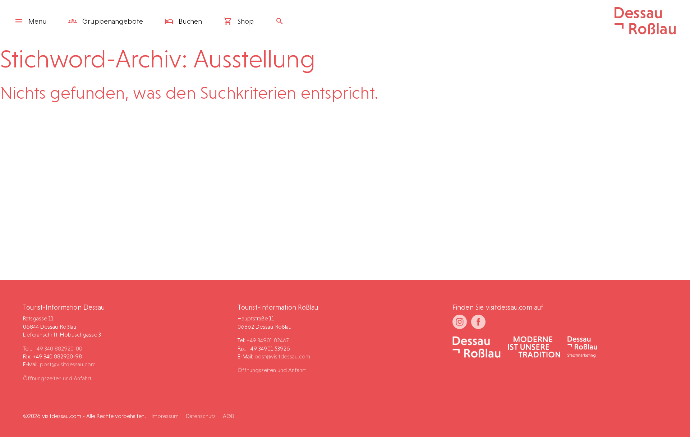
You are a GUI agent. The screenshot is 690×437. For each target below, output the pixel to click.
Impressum (165, 416)
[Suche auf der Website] (281, 21)
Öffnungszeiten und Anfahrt (57, 378)
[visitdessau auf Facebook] (478, 322)
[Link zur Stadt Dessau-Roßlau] (476, 347)
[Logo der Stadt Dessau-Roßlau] (645, 32)
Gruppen (111, 21)
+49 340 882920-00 (57, 348)
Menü (37, 21)
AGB (228, 416)
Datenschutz (201, 416)
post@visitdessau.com (68, 364)
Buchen (189, 21)
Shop (245, 21)
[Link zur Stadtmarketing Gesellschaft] (582, 347)
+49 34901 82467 (268, 340)
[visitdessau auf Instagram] (459, 322)
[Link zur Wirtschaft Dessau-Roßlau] (534, 347)
